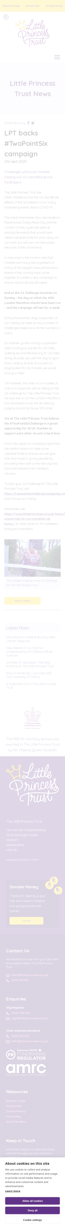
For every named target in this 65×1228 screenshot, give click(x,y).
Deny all (32, 1210)
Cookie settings (32, 1219)
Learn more (12, 1191)
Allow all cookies (32, 1200)
